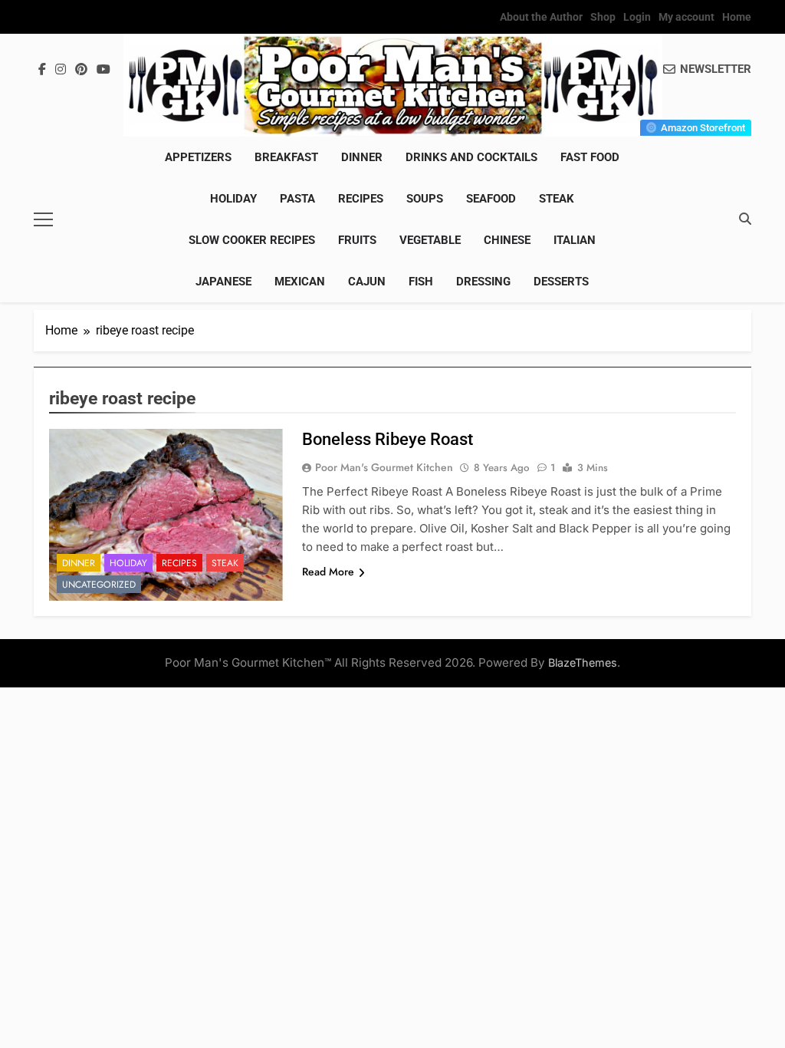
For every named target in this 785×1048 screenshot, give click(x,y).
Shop (603, 17)
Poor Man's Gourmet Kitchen (384, 467)
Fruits (357, 240)
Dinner (362, 157)
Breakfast (286, 157)
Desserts (561, 281)
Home (736, 17)
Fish (421, 281)
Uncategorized (99, 585)
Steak (556, 199)
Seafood (491, 199)
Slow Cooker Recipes (252, 240)
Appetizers (198, 157)
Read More (328, 571)
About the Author (541, 17)
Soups (424, 199)
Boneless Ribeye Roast (387, 439)
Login (637, 17)
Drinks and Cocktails (471, 157)
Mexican (299, 281)
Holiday (233, 199)
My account (686, 17)
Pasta (297, 199)
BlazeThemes (582, 662)
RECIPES (360, 199)
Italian (574, 240)
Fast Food (589, 157)
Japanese (223, 281)
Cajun (367, 281)
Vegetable (430, 240)
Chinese (507, 240)
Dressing (483, 281)
